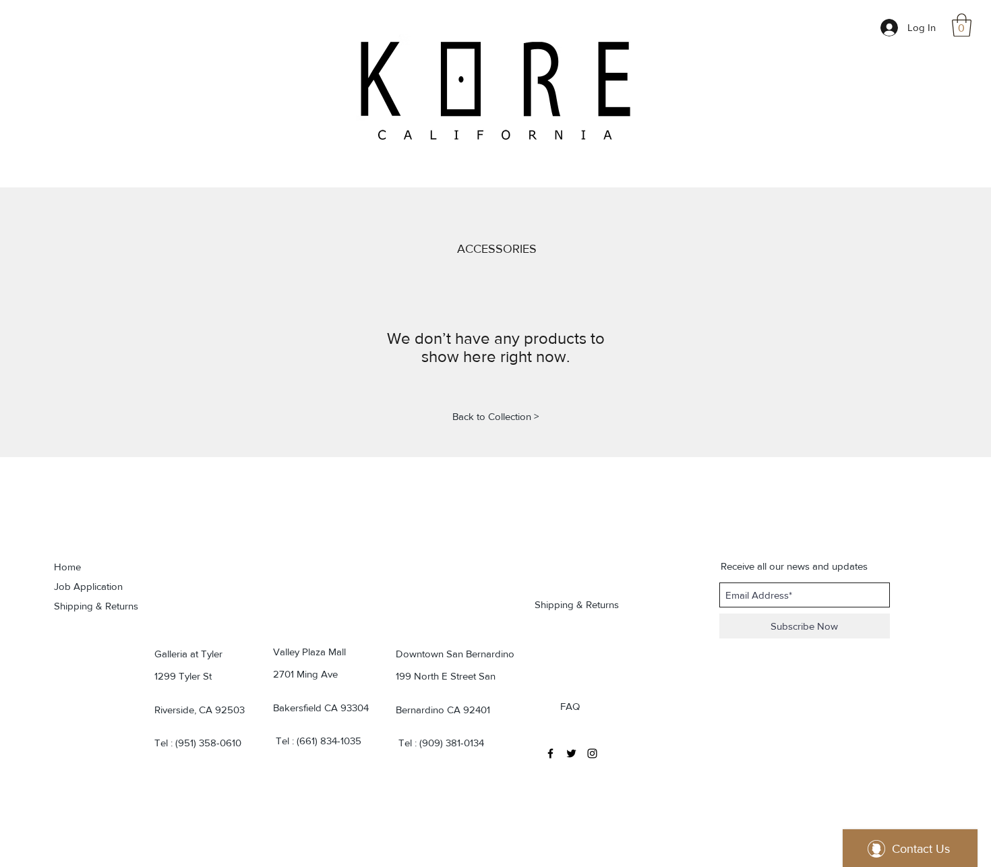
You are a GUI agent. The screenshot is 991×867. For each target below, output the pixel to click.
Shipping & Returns (96, 605)
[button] (961, 25)
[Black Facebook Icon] (550, 753)
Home (67, 566)
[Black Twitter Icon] (571, 753)
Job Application (88, 586)
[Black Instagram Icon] (592, 753)
